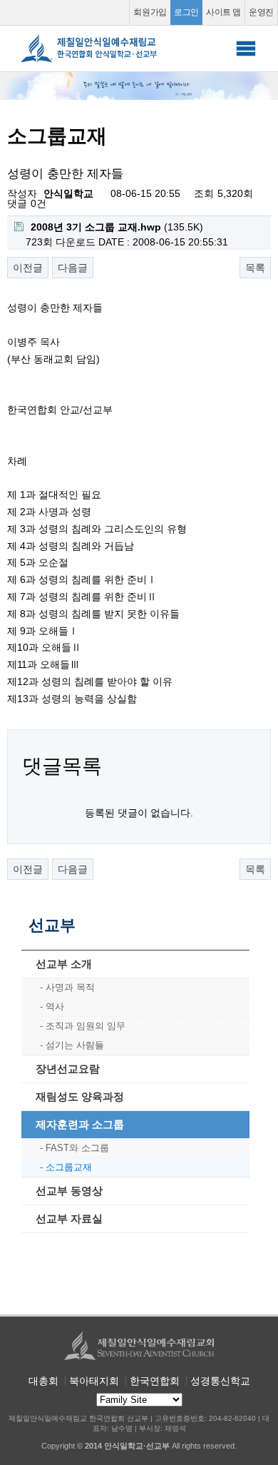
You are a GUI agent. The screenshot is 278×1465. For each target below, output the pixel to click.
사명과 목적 (70, 987)
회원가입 (150, 12)
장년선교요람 (68, 1069)
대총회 (43, 1381)
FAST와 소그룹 (77, 1147)
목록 (255, 267)
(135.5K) (117, 227)
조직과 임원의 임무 (85, 1025)
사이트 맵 (223, 12)
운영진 (261, 12)
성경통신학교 (220, 1381)
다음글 (73, 267)
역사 (55, 1006)
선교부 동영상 (69, 1191)
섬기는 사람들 (75, 1045)
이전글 (28, 267)
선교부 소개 (64, 964)
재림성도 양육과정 (80, 1096)
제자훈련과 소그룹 (80, 1124)
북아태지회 (94, 1381)
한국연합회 (155, 1381)
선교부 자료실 (69, 1218)
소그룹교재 (69, 1167)
